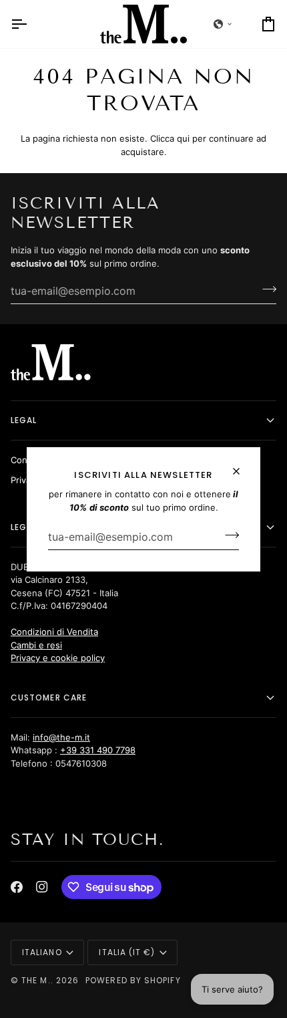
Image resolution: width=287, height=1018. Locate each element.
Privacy (25, 480)
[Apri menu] (31, 24)
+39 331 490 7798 (97, 750)
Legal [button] (24, 420)
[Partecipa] (228, 534)
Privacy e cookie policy (58, 657)
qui (183, 138)
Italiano (42, 952)
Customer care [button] (49, 697)
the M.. (37, 980)
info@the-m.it (61, 737)
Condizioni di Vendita (54, 631)
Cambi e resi (36, 645)
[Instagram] (42, 887)
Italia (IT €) (127, 952)
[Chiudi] (242, 465)
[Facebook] (17, 887)
